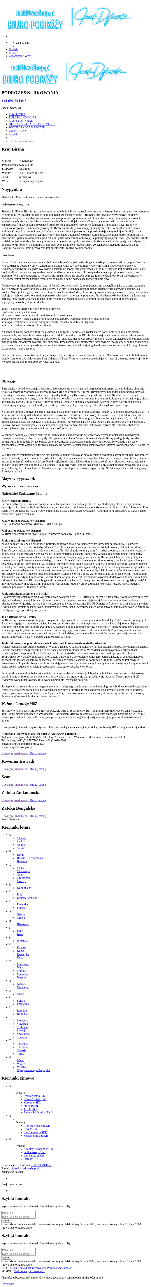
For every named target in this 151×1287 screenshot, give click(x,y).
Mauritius (22, 974)
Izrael (20, 934)
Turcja (20, 1053)
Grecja (21, 914)
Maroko (21, 970)
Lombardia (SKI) (34, 1155)
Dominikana (24, 887)
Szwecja (22, 1037)
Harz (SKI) (30, 1129)
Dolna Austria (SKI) (35, 1095)
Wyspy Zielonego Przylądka (33, 1070)
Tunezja (21, 1050)
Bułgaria (22, 861)
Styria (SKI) (31, 1105)
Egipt (20, 894)
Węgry (21, 1063)
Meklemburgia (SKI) (36, 1135)
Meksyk (21, 977)
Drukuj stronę (37, 753)
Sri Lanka (22, 1027)
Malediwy (23, 964)
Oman (20, 994)
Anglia (21, 844)
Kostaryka (23, 954)
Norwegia (23, 987)
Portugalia (23, 1003)
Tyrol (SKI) (30, 1109)
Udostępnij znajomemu (14, 753)
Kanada (21, 947)
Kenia (20, 950)
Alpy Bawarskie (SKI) (37, 1125)
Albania (21, 838)
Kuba (20, 957)
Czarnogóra (24, 877)
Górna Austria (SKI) (35, 1099)
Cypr (20, 874)
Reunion (22, 1010)
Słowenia (22, 1023)
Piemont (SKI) (32, 1158)
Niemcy (21, 984)
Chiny (20, 867)
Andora (21, 841)
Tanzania (22, 1047)
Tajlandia (22, 1043)
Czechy (21, 881)
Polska (21, 1000)
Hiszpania (23, 924)
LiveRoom (7, 1283)
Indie (20, 930)
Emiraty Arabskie (27, 897)
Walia (20, 1060)
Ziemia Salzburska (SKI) (38, 1112)
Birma (20, 854)
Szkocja (21, 1030)
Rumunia (22, 1013)
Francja (21, 907)
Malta (20, 967)
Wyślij (6, 1220)
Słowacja (22, 1020)
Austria (21, 848)
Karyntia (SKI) (32, 1102)
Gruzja (21, 917)
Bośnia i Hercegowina (30, 858)
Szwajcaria (23, 1033)
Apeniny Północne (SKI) (38, 1148)
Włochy (21, 1066)
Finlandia (22, 904)
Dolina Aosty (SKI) (35, 1152)
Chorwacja (23, 871)
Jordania (22, 940)
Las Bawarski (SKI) (35, 1132)
